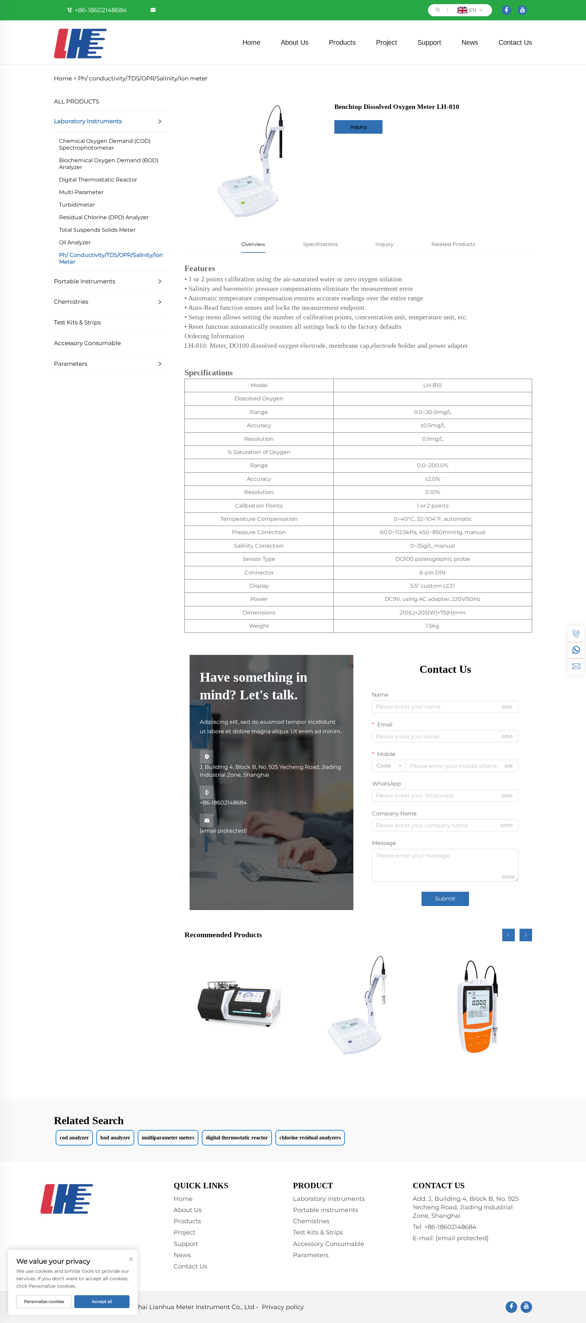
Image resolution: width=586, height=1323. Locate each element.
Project (386, 42)
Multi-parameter (81, 192)
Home (251, 42)
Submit (445, 898)
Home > (65, 78)
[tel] (576, 634)
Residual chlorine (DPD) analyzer (104, 217)
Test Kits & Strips (77, 322)
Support (429, 42)
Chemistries (71, 301)
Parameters (70, 363)
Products (342, 42)
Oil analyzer (75, 242)
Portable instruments (84, 281)
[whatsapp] (576, 650)
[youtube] (522, 10)
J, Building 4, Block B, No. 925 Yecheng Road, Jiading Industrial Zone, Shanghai (270, 766)
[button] (508, 935)
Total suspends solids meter (97, 230)
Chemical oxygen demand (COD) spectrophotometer (105, 144)
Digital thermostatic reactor (98, 179)
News (470, 42)
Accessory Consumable (87, 343)
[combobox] (389, 766)
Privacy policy (283, 1307)
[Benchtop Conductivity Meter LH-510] (358, 1006)
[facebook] (506, 10)
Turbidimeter (77, 205)
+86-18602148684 (101, 10)
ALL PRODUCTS (76, 101)
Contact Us (515, 42)
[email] (576, 666)
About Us (295, 42)
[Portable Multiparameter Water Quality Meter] (477, 1006)
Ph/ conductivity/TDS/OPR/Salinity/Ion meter (143, 78)
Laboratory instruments (88, 121)
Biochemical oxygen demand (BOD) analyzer (108, 163)
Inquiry (358, 127)
